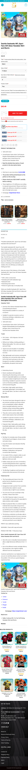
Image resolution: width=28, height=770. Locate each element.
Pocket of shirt (4, 84)
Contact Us (4, 752)
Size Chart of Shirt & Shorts (7, 75)
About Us (3, 732)
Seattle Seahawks (9, 200)
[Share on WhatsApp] (2, 145)
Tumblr (4, 602)
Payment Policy (5, 757)
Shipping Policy (5, 755)
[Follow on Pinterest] (8, 723)
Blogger (5, 605)
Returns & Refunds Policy (8, 734)
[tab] (14, 231)
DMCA (2, 760)
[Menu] (2, 5)
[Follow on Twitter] (6, 723)
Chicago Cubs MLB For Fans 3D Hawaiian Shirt (21, 647)
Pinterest (5, 599)
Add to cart (17, 113)
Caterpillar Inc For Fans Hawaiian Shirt (7, 694)
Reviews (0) (4, 234)
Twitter (4, 597)
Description (4, 231)
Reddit (4, 607)
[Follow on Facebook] (2, 723)
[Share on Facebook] (5, 145)
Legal (2, 763)
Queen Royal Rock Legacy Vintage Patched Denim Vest (21, 221)
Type (2, 59)
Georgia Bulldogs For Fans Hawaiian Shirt (7, 647)
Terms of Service (5, 740)
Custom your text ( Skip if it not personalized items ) (13, 90)
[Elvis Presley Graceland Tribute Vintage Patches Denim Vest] (7, 211)
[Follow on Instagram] (4, 723)
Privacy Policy (5, 737)
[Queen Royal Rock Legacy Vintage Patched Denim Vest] (21, 211)
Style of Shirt (4, 68)
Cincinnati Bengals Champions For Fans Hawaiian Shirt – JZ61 (21, 695)
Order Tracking (5, 743)
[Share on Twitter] (8, 145)
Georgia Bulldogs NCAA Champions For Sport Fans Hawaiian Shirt (7, 670)
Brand (2, 238)
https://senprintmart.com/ (19, 611)
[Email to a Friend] (10, 145)
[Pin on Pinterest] (13, 145)
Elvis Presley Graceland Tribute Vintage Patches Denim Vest (7, 221)
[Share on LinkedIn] (16, 145)
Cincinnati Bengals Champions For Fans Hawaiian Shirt (21, 670)
